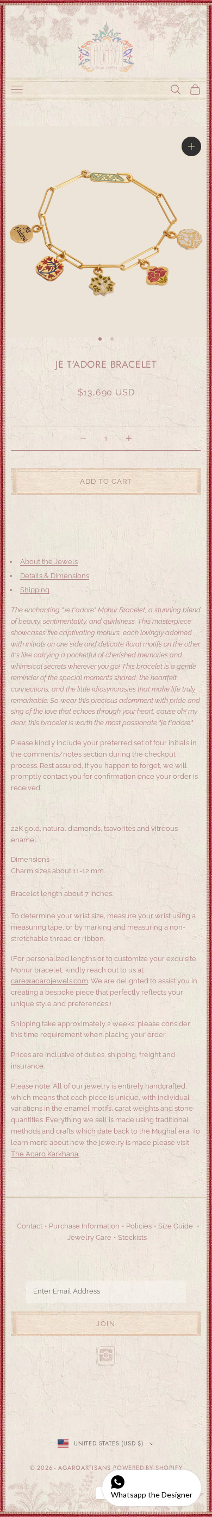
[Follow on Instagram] (106, 1355)
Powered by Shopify (147, 1467)
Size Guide (175, 1226)
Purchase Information (84, 1226)
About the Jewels (49, 562)
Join (105, 1324)
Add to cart (106, 481)
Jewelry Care (89, 1237)
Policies (139, 1226)
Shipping (34, 590)
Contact (29, 1226)
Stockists (132, 1237)
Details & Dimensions (54, 576)
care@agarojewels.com (49, 981)
